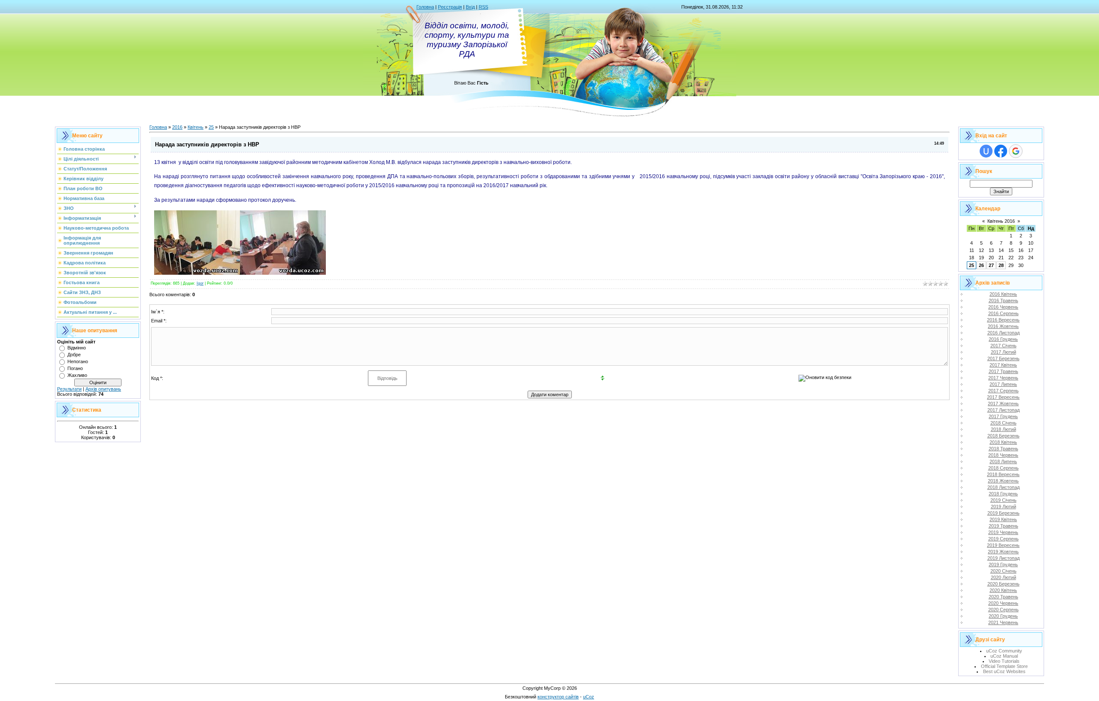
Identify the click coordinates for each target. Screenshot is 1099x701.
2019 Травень (1003, 525)
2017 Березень (1003, 358)
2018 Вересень (1003, 474)
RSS (483, 6)
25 (211, 127)
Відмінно (76, 347)
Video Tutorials (1004, 661)
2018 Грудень (1003, 493)
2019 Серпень (1003, 538)
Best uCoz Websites (1004, 671)
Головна (425, 6)
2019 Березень (1003, 513)
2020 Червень (1003, 603)
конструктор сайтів (558, 696)
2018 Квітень (1003, 442)
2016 (177, 127)
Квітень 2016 (1001, 221)
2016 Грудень (1003, 339)
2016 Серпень (1003, 313)
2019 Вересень (1003, 545)
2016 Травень (1003, 300)
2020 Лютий (1003, 577)
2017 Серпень (1003, 390)
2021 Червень (1003, 622)
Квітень (195, 127)
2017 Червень (1003, 377)
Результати (69, 388)
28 (1001, 265)
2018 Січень (1003, 422)
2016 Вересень (1003, 319)
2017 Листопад (1003, 410)
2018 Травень (1003, 448)
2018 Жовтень (1003, 480)
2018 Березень (1003, 435)
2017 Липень (1003, 384)
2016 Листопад (1003, 332)
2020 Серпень (1003, 609)
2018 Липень (1003, 461)
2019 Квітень (1003, 519)
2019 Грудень (1003, 564)
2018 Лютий (1003, 429)
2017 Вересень (1003, 397)
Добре (74, 354)
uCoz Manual (1004, 656)
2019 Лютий (1003, 506)
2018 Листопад (1003, 487)
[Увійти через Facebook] (1000, 151)
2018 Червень (1003, 455)
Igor (200, 283)
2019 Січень (1003, 500)
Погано (75, 368)
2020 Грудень (1003, 616)
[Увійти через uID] (986, 151)
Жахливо (77, 375)
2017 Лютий (1003, 352)
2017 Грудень (1003, 416)
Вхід (470, 6)
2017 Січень (1003, 345)
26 (981, 265)
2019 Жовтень (1003, 551)
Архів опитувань (103, 388)
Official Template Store (1004, 666)
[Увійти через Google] (1016, 151)
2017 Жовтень (1003, 403)
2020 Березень (1003, 583)
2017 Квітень (1003, 364)
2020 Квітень (1003, 590)
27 (991, 265)
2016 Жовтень (1003, 326)
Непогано (77, 361)
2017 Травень (1003, 371)
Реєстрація (450, 6)
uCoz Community (1004, 650)
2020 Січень (1003, 571)
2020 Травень (1003, 596)
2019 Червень (1003, 532)
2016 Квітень (1003, 294)
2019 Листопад (1003, 558)
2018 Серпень (1003, 467)
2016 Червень (1003, 307)
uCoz (588, 696)
